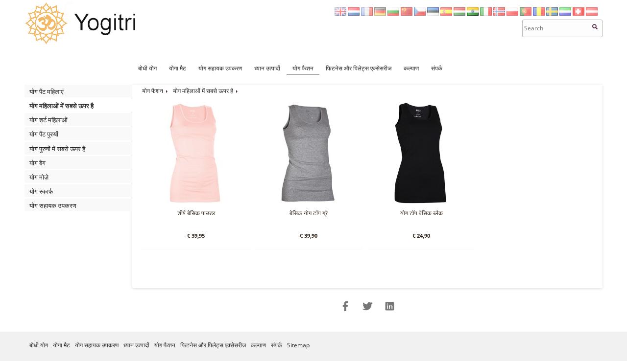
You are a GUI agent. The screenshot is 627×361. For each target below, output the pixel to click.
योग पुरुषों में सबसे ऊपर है (57, 148)
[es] (446, 13)
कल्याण (411, 68)
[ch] (578, 13)
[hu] (459, 13)
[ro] (539, 13)
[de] (380, 13)
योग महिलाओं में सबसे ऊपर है (61, 105)
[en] (340, 13)
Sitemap (298, 345)
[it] (486, 13)
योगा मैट (177, 68)
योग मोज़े (38, 177)
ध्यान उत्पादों (267, 68)
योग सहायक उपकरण (220, 68)
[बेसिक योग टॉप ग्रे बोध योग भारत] (307, 202)
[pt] (525, 13)
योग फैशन (303, 68)
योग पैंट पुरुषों (43, 134)
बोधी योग (147, 68)
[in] (473, 13)
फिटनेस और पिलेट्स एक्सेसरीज (358, 68)
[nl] (354, 13)
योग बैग (37, 162)
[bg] (393, 13)
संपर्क (436, 68)
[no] (499, 13)
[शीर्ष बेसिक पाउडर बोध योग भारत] (195, 202)
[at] (592, 13)
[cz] (420, 13)
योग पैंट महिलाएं (46, 91)
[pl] (512, 13)
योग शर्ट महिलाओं (48, 119)
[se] (552, 13)
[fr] (367, 13)
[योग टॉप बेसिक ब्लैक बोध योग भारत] (420, 202)
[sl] (565, 13)
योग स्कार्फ (41, 191)
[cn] (406, 13)
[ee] (433, 13)
